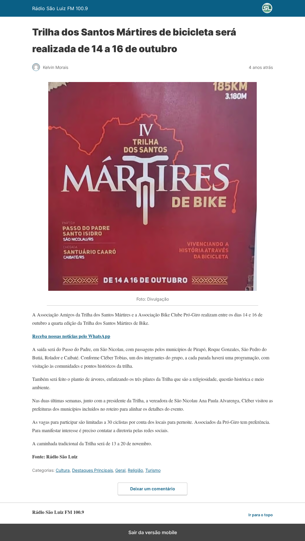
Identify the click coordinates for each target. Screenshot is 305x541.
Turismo (153, 470)
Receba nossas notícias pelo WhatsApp (71, 336)
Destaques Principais (92, 470)
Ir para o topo (260, 515)
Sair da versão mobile (152, 532)
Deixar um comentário (152, 488)
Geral (120, 470)
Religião (135, 470)
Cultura (63, 470)
